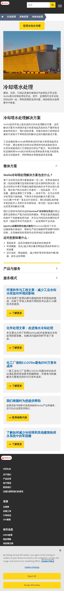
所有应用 (24, 16)
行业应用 (11, 16)
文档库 (6, 507)
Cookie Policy (48, 561)
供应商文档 (8, 543)
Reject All (32, 576)
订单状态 (7, 515)
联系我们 (7, 487)
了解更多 (17, 313)
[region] (32, 568)
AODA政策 (7, 535)
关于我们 (7, 474)
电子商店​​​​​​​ (7, 483)
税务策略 (7, 539)
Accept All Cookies (32, 585)
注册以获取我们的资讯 (13, 491)
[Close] (60, 550)
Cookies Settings (32, 567)
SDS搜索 (7, 519)
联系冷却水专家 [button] (32, 25)
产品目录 (7, 478)
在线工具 (7, 511)
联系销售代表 (19, 417)
